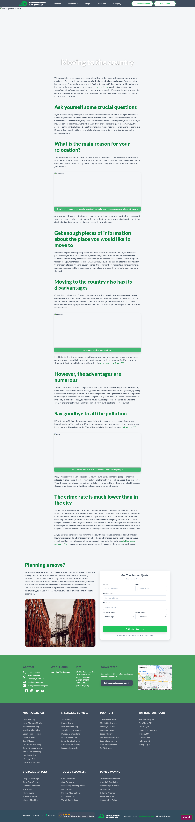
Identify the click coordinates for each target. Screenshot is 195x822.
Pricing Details (67, 796)
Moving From (108, 594)
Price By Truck (29, 759)
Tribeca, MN (144, 734)
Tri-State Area (106, 748)
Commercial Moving (32, 734)
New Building (140, 612)
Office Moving (29, 737)
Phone (105, 584)
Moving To (106, 603)
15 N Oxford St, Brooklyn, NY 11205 (36, 677)
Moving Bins (28, 793)
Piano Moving (67, 723)
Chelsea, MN (144, 737)
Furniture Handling (70, 737)
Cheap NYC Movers (31, 762)
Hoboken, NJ (144, 741)
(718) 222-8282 (34, 672)
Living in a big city (100, 87)
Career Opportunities (109, 786)
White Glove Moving (32, 751)
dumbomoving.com (35, 682)
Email (137, 584)
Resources (102, 3)
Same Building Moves (70, 741)
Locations (72, 3)
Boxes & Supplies (30, 796)
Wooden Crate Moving (71, 730)
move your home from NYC (112, 363)
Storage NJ (27, 789)
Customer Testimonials (110, 778)
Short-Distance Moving (33, 748)
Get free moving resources (115, 683)
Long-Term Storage (31, 778)
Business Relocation (70, 748)
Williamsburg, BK (146, 719)
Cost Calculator (68, 778)
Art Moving (66, 719)
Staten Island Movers (109, 737)
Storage (87, 3)
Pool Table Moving (69, 726)
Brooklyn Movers (107, 726)
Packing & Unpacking (70, 734)
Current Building (109, 612)
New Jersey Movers (108, 744)
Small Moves (28, 741)
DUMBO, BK (144, 726)
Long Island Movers (108, 741)
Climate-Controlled (31, 786)
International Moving (70, 744)
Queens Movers (107, 730)
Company (117, 3)
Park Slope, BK (145, 723)
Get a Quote (165, 3)
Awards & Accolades (109, 782)
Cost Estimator (68, 782)
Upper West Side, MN (148, 730)
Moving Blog (67, 789)
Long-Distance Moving (33, 723)
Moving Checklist (30, 800)
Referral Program (107, 793)
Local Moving (29, 719)
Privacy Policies (107, 796)
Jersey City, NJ (145, 744)
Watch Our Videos (69, 800)
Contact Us (105, 789)
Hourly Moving (29, 755)
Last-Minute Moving (32, 744)
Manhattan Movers (108, 723)
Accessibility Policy (108, 800)
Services (57, 3)
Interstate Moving (31, 726)
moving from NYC (128, 427)
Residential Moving (31, 730)
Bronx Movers (106, 734)
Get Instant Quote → (135, 629)
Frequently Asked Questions (73, 786)
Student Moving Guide (71, 793)
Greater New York (108, 719)
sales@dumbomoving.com (38, 686)
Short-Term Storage (31, 782)
